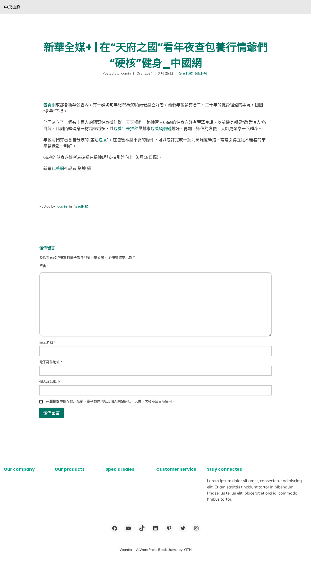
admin (62, 206)
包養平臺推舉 (125, 128)
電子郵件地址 (50, 362)
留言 (44, 266)
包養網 (49, 104)
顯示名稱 (47, 342)
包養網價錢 (161, 128)
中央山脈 (12, 6)
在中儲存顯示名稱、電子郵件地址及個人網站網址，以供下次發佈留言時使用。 (110, 401)
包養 (103, 139)
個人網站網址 (49, 381)
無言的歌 (186, 73)
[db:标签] (201, 73)
